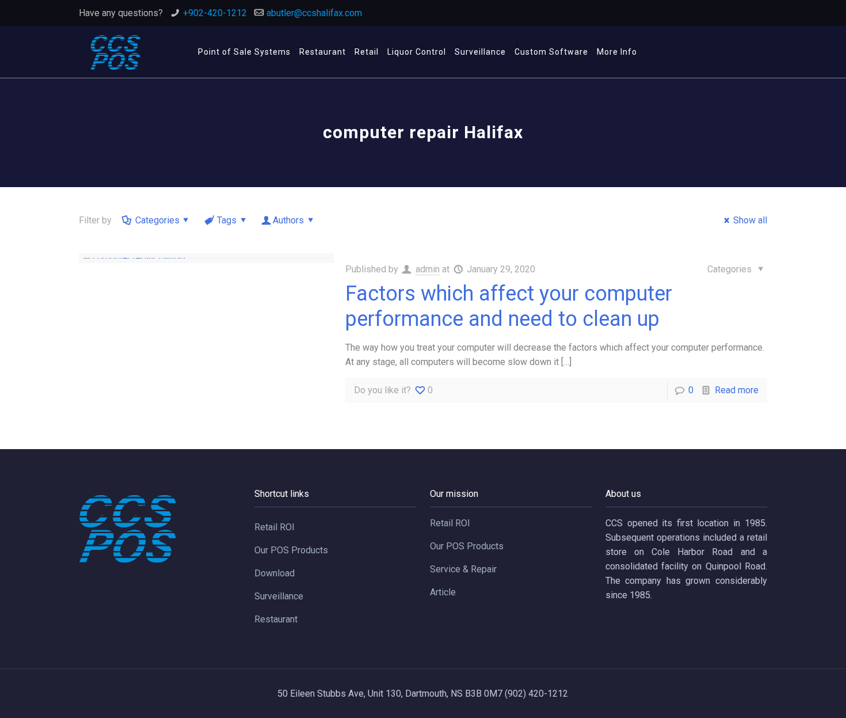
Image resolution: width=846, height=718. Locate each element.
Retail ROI (274, 527)
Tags (227, 220)
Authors (288, 220)
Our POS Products (291, 550)
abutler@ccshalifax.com (314, 12)
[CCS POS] (115, 52)
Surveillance (278, 596)
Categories (157, 220)
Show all (750, 220)
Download (274, 573)
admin (428, 269)
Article (443, 592)
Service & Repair (463, 569)
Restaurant (276, 619)
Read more (737, 390)
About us (623, 493)
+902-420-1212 (215, 12)
